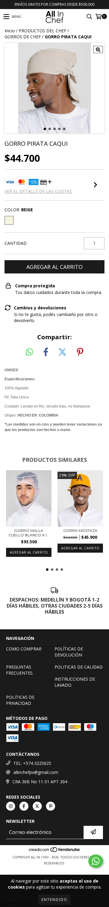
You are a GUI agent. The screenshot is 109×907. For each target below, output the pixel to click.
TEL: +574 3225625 (32, 763)
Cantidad (16, 243)
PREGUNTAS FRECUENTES (19, 670)
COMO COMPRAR (23, 649)
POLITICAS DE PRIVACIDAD (20, 700)
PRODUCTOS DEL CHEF (42, 31)
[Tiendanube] (54, 851)
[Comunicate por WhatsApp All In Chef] (95, 861)
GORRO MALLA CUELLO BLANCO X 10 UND (28, 532)
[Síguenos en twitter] (37, 806)
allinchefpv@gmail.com (35, 772)
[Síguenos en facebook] (23, 806)
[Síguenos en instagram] (10, 806)
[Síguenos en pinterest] (50, 806)
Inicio (10, 31)
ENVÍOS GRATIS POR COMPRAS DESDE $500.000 (54, 4)
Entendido (54, 899)
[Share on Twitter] (62, 352)
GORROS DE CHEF (23, 37)
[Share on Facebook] (45, 352)
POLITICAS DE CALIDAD (78, 667)
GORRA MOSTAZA (80, 530)
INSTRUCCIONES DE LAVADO (74, 682)
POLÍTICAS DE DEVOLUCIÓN (68, 652)
